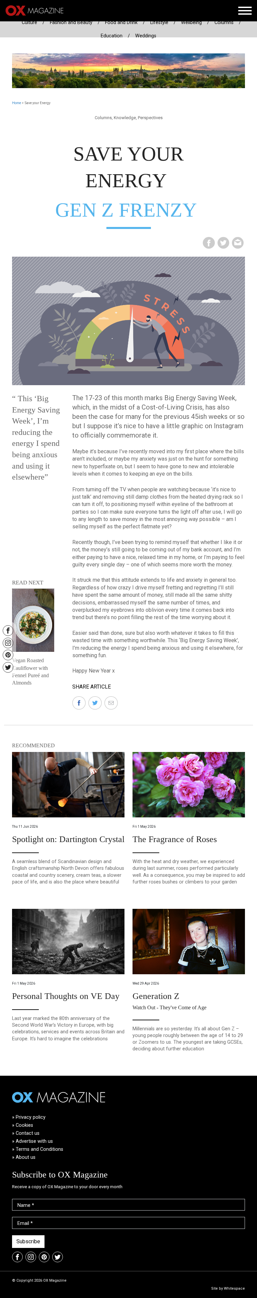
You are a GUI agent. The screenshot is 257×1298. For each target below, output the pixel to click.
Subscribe (28, 1241)
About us (25, 1157)
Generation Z (156, 996)
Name (25, 1205)
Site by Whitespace (228, 1288)
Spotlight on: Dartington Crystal (68, 839)
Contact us (27, 1133)
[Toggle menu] (245, 11)
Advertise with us (34, 1141)
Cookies (24, 1125)
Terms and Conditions (39, 1149)
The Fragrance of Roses (175, 839)
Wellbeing (191, 22)
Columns (224, 22)
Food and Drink (121, 22)
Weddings (145, 36)
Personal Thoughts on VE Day (65, 996)
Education (111, 36)
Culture (29, 22)
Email (25, 1223)
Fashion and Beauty (71, 22)
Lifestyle (159, 22)
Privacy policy (31, 1117)
